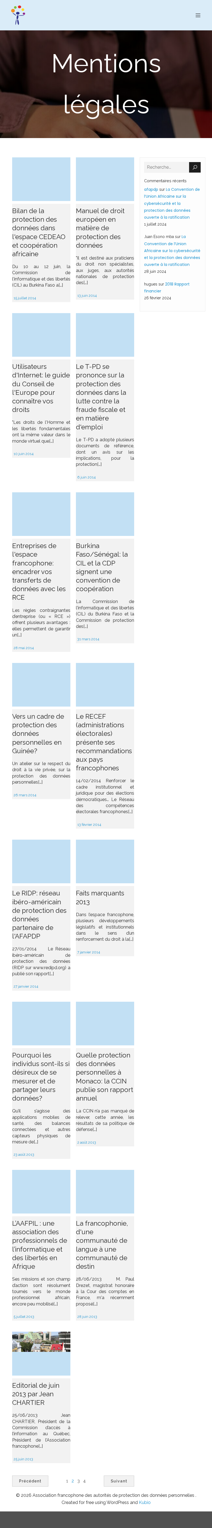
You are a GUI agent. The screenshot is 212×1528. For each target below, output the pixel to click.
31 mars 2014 (88, 639)
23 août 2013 (24, 1154)
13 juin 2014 (87, 296)
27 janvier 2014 (26, 986)
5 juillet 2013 (24, 1317)
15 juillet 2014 (25, 298)
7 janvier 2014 (88, 952)
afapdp (151, 189)
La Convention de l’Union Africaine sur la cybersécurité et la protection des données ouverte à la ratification (172, 203)
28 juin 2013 (87, 1317)
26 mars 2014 (25, 795)
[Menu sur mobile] (198, 15)
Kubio (145, 1502)
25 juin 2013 (23, 1459)
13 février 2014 (89, 825)
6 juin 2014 (86, 477)
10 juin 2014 (24, 454)
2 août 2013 (86, 1142)
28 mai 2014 (24, 648)
